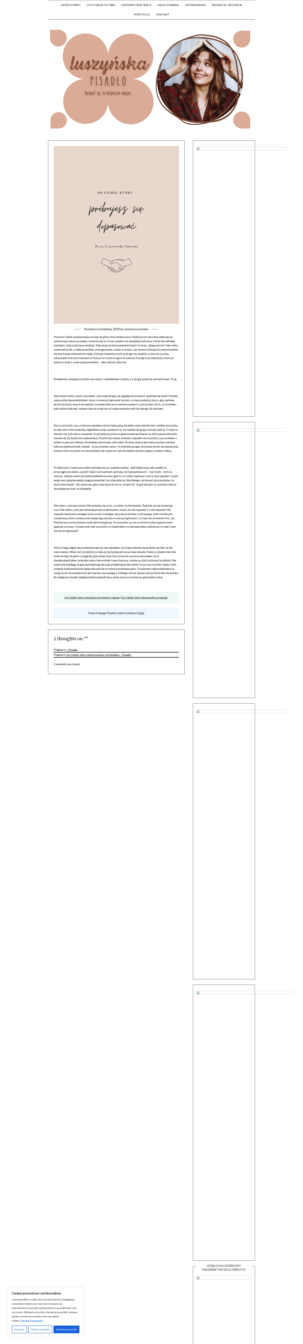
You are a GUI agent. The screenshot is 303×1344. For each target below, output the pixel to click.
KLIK (141, 613)
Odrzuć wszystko (40, 1329)
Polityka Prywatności (31, 1320)
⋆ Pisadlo (72, 649)
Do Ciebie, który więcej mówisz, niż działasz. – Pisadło (98, 654)
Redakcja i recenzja (227, 4)
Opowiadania (195, 4)
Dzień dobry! (71, 4)
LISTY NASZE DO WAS (101, 4)
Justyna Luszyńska (136, 329)
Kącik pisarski (168, 4)
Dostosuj (19, 1329)
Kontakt (162, 14)
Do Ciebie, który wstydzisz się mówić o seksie (92, 597)
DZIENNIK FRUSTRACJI (136, 4)
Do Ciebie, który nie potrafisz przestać (144, 597)
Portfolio (142, 14)
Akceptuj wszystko (66, 1329)
